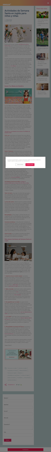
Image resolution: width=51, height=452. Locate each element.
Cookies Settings (20, 164)
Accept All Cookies (29, 164)
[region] (25, 162)
